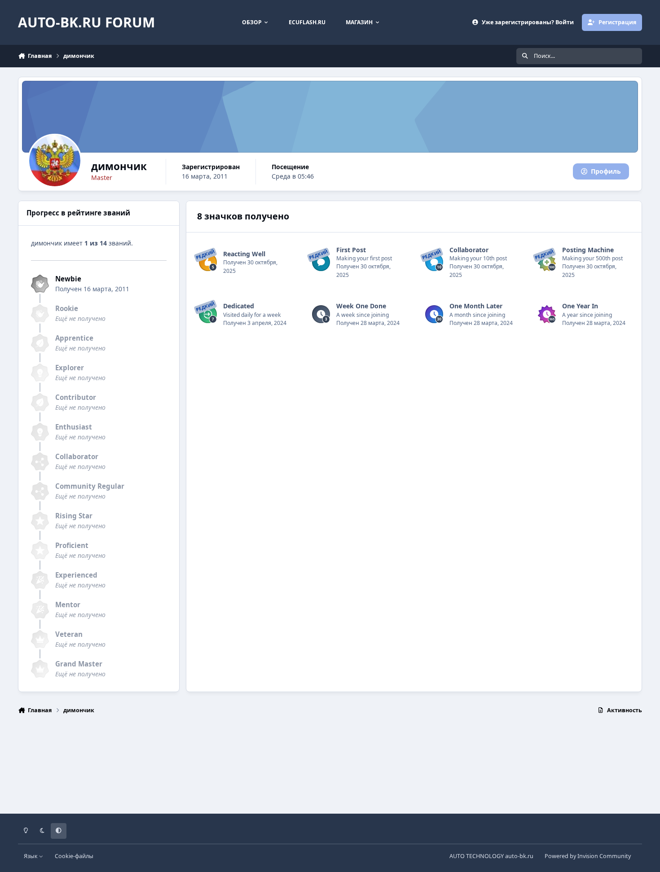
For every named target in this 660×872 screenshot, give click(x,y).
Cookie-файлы (74, 856)
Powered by (588, 856)
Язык (31, 856)
